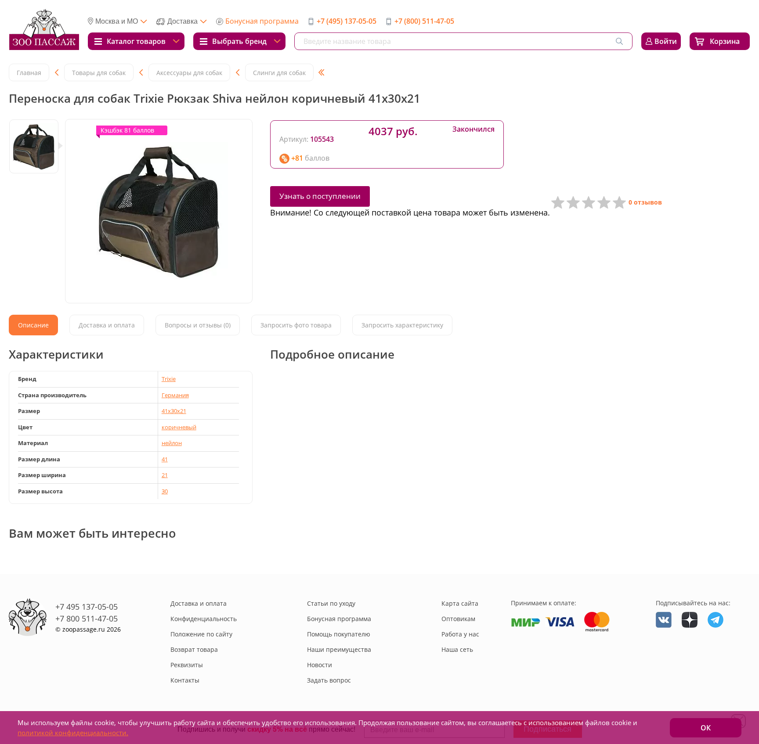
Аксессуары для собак (189, 72)
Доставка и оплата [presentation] (107, 325)
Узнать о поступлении (320, 196)
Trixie (169, 379)
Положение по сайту (201, 634)
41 (165, 459)
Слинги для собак (279, 72)
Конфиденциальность (203, 619)
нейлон (172, 443)
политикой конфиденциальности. (73, 732)
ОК (706, 728)
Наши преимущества (339, 649)
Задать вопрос (329, 680)
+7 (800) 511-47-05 (424, 21)
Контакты (184, 680)
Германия (175, 395)
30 (165, 491)
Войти (665, 41)
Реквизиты (186, 665)
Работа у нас (460, 634)
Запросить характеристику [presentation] (402, 325)
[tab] (33, 325)
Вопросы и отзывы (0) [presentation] (198, 325)
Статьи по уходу (331, 603)
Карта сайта (459, 603)
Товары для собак (99, 72)
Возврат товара (194, 649)
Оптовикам (458, 619)
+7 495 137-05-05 (86, 606)
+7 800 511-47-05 (86, 618)
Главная (29, 72)
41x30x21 (174, 411)
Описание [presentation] (33, 325)
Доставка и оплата (198, 603)
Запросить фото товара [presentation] (296, 325)
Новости (319, 665)
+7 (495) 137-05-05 (346, 21)
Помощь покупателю (338, 634)
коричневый (179, 427)
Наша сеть (457, 649)
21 (165, 475)
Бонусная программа (262, 21)
